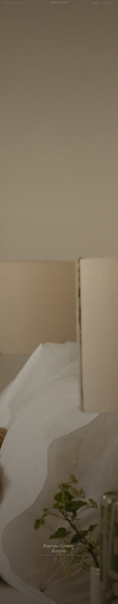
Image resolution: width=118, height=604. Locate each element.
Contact (110, 3)
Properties (22, 3)
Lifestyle (104, 3)
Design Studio (14, 3)
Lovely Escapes (95, 3)
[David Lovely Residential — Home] (59, 3)
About (6, 3)
